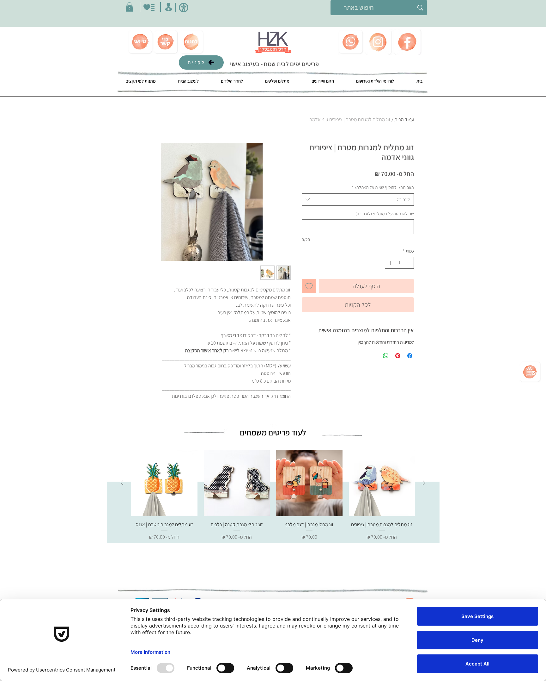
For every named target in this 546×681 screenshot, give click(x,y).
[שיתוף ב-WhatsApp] (386, 355)
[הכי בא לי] (149, 7)
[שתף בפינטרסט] (398, 355)
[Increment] (390, 262)
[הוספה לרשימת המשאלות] (309, 286)
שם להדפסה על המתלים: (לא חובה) (384, 213)
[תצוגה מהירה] (382, 483)
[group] (273, 498)
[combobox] (358, 199)
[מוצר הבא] (122, 482)
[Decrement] (409, 262)
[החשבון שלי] (168, 7)
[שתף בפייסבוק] (410, 355)
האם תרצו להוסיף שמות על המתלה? (382, 187)
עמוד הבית (404, 119)
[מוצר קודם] (424, 482)
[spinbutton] (399, 262)
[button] (129, 7)
